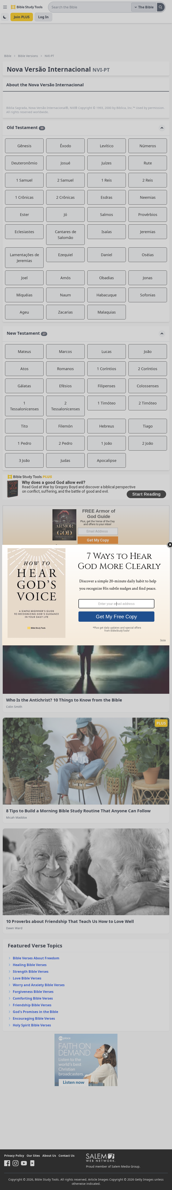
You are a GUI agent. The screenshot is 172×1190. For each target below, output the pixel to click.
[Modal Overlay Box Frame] (86, 595)
